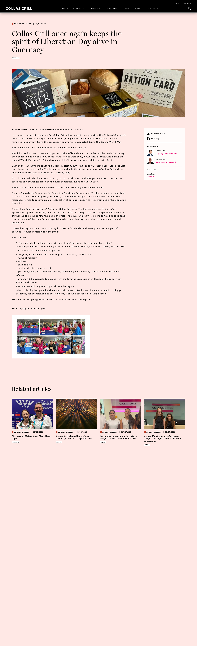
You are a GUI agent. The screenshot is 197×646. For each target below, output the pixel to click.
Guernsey (150, 176)
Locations (93, 8)
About (138, 8)
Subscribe (187, 3)
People (65, 8)
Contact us (153, 8)
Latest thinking (112, 8)
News (127, 8)
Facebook (176, 3)
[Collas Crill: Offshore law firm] (19, 8)
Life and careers (23, 24)
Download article (158, 133)
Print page (155, 139)
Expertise (77, 8)
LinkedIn (178, 3)
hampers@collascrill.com (29, 246)
